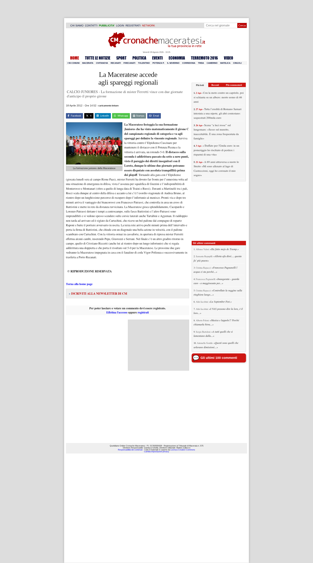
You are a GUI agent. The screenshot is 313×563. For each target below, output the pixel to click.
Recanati (116, 63)
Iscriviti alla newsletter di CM (98, 293)
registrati (143, 312)
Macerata (87, 63)
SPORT (121, 58)
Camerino (212, 63)
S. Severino (173, 63)
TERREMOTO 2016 (204, 58)
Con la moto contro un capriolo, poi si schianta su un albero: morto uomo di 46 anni (219, 97)
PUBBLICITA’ (107, 25)
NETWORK (148, 25)
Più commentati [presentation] (234, 85)
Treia (201, 63)
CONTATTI (91, 25)
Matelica (225, 63)
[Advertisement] (158, 345)
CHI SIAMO (77, 25)
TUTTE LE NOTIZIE (97, 58)
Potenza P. (158, 63)
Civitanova (102, 63)
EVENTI (157, 58)
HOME (74, 58)
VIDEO (228, 58)
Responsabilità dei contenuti (130, 450)
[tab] (200, 85)
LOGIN (120, 25)
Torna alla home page (79, 284)
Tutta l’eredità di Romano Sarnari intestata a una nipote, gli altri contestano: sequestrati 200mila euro (217, 113)
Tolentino (144, 63)
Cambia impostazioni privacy (156, 451)
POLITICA (139, 58)
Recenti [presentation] (215, 85)
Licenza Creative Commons (183, 450)
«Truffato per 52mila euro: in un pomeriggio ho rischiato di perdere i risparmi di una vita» (216, 150)
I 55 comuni (74, 63)
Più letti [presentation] (200, 85)
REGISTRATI (133, 25)
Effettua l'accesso (116, 312)
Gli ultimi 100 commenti (219, 358)
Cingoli (237, 63)
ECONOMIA (177, 58)
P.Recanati (129, 63)
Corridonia (188, 63)
